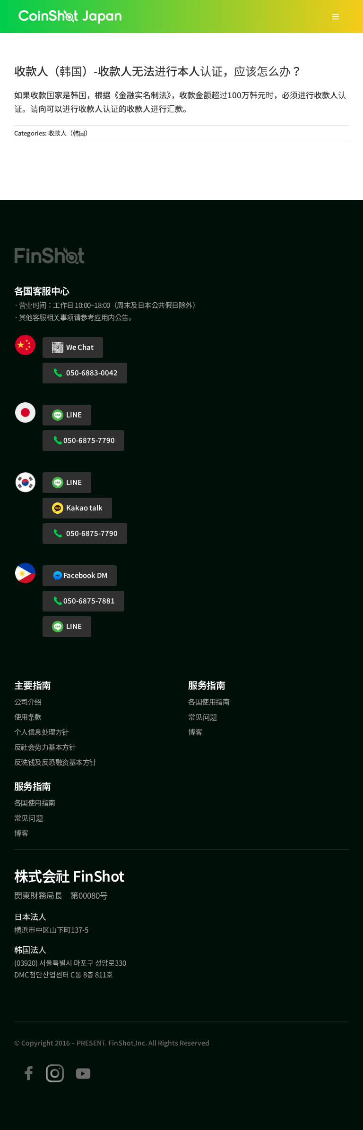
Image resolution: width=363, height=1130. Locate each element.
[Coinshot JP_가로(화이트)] (70, 15)
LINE (72, 414)
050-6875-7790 (89, 440)
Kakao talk (83, 507)
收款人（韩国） (69, 132)
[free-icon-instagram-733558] (55, 1068)
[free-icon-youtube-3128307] (83, 1068)
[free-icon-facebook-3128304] (28, 1068)
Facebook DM (85, 575)
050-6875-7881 (89, 600)
